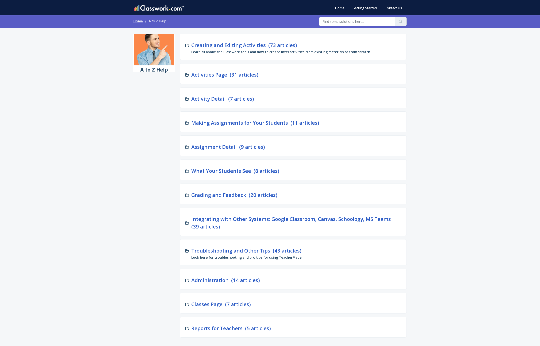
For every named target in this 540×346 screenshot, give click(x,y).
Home (339, 8)
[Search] (401, 21)
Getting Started (364, 8)
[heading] (280, 45)
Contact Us (393, 8)
